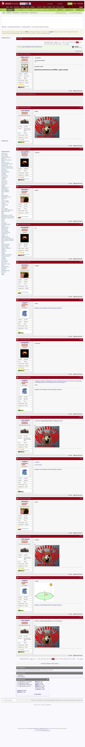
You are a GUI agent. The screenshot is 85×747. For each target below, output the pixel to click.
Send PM (70, 145)
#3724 (81, 186)
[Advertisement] (48, 100)
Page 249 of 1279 (49, 42)
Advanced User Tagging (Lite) (34, 728)
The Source (4, 260)
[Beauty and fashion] (72, 7)
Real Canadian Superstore (7, 239)
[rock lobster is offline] (24, 121)
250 (80, 42)
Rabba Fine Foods (5, 237)
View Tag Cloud (21, 676)
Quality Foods (4, 236)
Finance (44, 7)
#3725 (81, 224)
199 (66, 42)
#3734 (81, 577)
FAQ (4, 12)
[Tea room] (70, 7)
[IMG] (36, 684)
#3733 (81, 535)
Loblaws (3, 203)
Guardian (3, 185)
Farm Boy (3, 174)
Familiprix (3, 173)
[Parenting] (77, 7)
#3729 (81, 377)
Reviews (49, 7)
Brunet (3, 161)
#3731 (81, 458)
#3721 (81, 53)
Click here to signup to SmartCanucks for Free (26, 94)
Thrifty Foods (4, 261)
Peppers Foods (5, 227)
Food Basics (4, 177)
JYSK (2, 199)
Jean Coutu (4, 198)
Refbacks (19, 692)
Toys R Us (3, 262)
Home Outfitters (5, 191)
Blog (4, 10)
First (57, 42)
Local (68, 10)
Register (80, 3)
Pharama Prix (4, 228)
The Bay (3, 257)
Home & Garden (60, 7)
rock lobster (25, 110)
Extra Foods (4, 170)
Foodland (3, 178)
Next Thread (54, 663)
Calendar (8, 12)
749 (57, 44)
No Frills (3, 221)
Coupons (22, 7)
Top (47, 10)
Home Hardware (5, 190)
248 (75, 42)
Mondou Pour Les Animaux (7, 216)
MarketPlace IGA (5, 211)
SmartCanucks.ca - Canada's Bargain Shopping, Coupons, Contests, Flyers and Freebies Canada (55, 700)
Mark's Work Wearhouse (7, 210)
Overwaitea (4, 223)
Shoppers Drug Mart (6, 248)
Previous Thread (46, 663)
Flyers (27, 7)
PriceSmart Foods (5, 232)
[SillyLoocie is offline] (24, 67)
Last (66, 44)
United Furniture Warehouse (5, 267)
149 (63, 42)
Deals (11, 7)
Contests (39, 7)
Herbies (3, 186)
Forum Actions (24, 12)
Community (16, 12)
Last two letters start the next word (32, 47)
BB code (37, 681)
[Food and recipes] (74, 7)
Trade (79, 10)
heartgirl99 (24, 152)
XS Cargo (3, 271)
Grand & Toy (4, 183)
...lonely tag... (20, 675)
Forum (10, 10)
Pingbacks (19, 690)
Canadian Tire (4, 165)
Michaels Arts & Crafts (6, 215)
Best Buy (3, 158)
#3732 (81, 498)
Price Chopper (4, 231)
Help (75, 3)
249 (77, 42)
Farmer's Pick (4, 175)
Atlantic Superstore (6, 157)
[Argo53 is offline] (24, 313)
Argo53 (24, 303)
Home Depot (4, 189)
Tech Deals (16, 7)
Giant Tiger (4, 182)
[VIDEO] (37, 686)
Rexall (2, 241)
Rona (2, 242)
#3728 (81, 339)
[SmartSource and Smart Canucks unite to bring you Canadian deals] (8, 144)
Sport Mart (3, 250)
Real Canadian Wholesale (7, 240)
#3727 (81, 299)
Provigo (3, 235)
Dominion (3, 169)
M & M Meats (4, 208)
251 (45, 44)
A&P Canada (4, 154)
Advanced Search (76, 13)
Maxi (2, 212)
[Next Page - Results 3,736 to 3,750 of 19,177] (64, 44)
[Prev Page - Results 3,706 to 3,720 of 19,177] (59, 42)
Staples (3, 252)
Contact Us (33, 700)
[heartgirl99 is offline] (24, 162)
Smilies (37, 683)
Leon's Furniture (5, 202)
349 (54, 44)
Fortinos (3, 179)
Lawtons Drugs (4, 200)
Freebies (33, 7)
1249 (60, 44)
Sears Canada (4, 246)
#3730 (81, 416)
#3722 (81, 107)
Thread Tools (78, 51)
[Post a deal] (81, 7)
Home (7, 7)
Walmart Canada (5, 270)
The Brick (3, 258)
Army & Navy (4, 156)
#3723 (81, 148)
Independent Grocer (6, 196)
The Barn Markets (5, 256)
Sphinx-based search (46, 730)
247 (72, 42)
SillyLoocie (25, 57)
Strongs (3, 253)
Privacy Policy (77, 700)
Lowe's (3, 207)
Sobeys (3, 249)
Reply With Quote (78, 145)
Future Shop (4, 181)
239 (69, 42)
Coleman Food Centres (6, 166)
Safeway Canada (5, 244)
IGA (2, 194)
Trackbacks (38, 689)
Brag (59, 10)
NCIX (2, 220)
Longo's (3, 206)
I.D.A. (2, 193)
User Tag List (19, 38)
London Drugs (4, 204)
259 (48, 44)
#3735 (81, 617)
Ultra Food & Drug (5, 264)
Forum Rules (37, 694)
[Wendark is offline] (24, 199)
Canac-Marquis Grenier (6, 164)
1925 (77, 47)
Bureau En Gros (5, 162)
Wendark (24, 189)
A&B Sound (4, 153)
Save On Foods (5, 245)
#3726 (81, 261)
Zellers (3, 274)
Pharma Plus (4, 229)
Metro (2, 214)
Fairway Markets (5, 171)
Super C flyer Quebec (6, 254)
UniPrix (3, 265)
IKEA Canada (4, 195)
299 (51, 44)
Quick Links (33, 12)
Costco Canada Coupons (7, 168)
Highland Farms (5, 187)
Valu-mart (3, 269)
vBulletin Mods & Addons (44, 728)
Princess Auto (4, 233)
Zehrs (2, 273)
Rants (53, 7)
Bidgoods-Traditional (6, 160)
